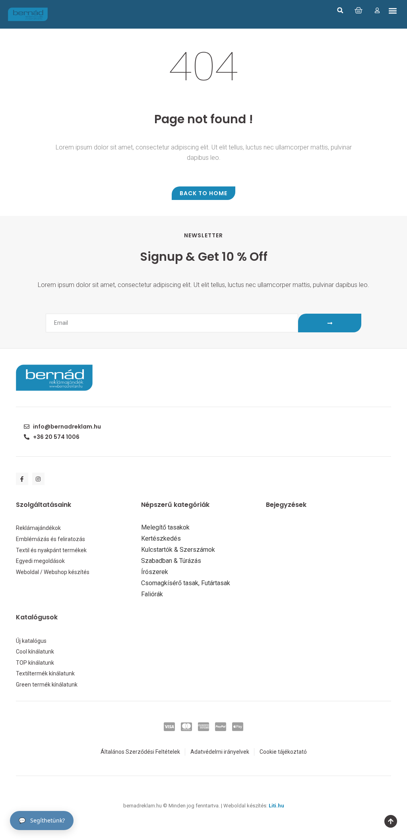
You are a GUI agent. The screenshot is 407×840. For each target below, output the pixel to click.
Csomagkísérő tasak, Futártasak (185, 583)
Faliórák (152, 594)
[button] (340, 10)
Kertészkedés (161, 538)
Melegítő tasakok (165, 527)
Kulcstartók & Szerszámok (178, 550)
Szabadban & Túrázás (171, 561)
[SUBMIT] (329, 323)
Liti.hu (276, 806)
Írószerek (154, 572)
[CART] (358, 10)
